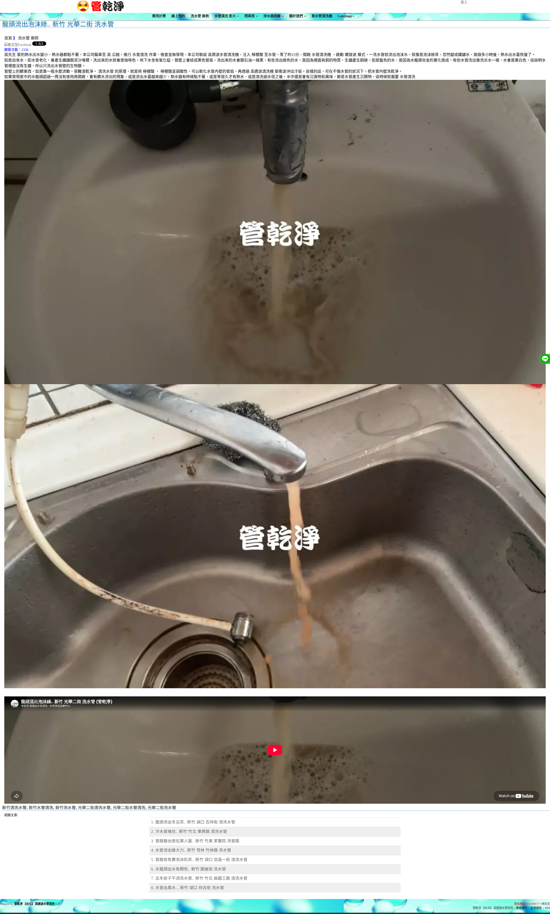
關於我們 (296, 16)
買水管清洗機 (322, 16)
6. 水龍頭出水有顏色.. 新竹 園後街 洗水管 (188, 869)
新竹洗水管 (65, 807)
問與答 (250, 16)
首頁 (8, 38)
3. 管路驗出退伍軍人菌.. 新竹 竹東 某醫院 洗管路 (195, 841)
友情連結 (536, 907)
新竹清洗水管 (14, 807)
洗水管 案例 (200, 16)
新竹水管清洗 (41, 807)
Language (345, 16)
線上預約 (178, 16)
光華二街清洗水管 (94, 807)
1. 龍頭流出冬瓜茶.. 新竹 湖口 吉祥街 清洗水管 (193, 822)
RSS (547, 907)
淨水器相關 (272, 16)
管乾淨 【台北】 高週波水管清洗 (34, 903)
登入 (464, 2)
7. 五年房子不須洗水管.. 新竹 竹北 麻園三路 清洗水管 (199, 878)
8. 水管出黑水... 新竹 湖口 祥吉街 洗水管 (187, 887)
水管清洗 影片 (225, 16)
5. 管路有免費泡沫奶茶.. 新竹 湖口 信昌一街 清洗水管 (199, 859)
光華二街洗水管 (162, 807)
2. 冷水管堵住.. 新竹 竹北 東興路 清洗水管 (189, 831)
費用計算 (159, 16)
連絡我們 (521, 907)
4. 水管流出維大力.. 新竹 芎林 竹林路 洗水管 (191, 850)
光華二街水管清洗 (129, 807)
